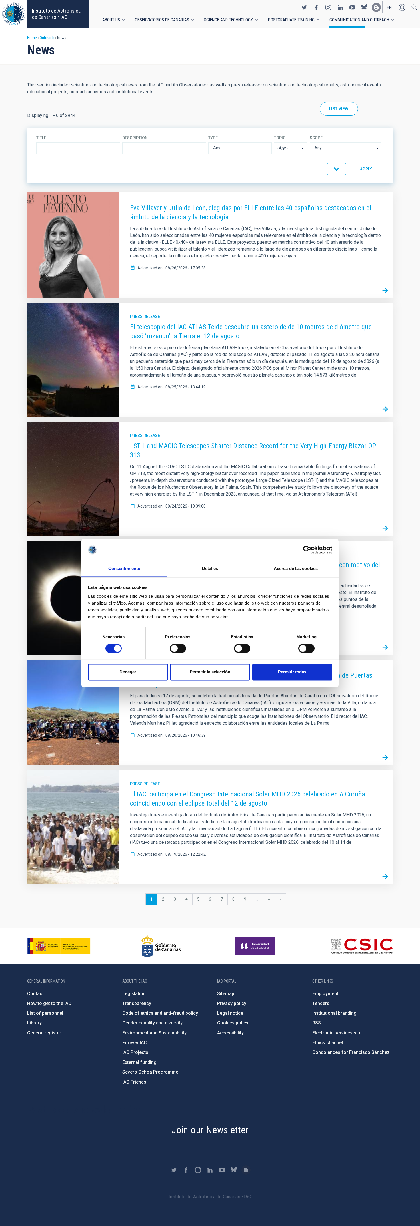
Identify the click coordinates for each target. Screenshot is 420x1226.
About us (111, 20)
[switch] (178, 648)
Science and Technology (228, 20)
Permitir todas (292, 672)
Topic (279, 138)
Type (213, 138)
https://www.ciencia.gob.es (59, 946)
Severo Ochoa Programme (150, 1072)
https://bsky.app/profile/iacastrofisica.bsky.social (364, 7)
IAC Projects (135, 1052)
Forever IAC (134, 1042)
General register (44, 1033)
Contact (35, 993)
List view (339, 108)
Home (32, 37)
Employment (325, 993)
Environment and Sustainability (154, 1033)
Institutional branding (334, 1013)
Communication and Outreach (359, 20)
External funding (139, 1062)
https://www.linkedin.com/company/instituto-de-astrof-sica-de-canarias (340, 7)
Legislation (134, 993)
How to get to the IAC (49, 1003)
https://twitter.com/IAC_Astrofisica (304, 7)
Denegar (127, 672)
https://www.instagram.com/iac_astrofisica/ (328, 7)
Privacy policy (231, 1003)
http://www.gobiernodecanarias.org (161, 946)
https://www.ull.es (255, 946)
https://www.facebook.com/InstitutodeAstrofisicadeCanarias (316, 7)
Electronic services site (336, 1033)
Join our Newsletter (210, 1130)
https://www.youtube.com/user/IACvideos (352, 7)
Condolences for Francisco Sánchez (351, 1052)
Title (41, 138)
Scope (316, 138)
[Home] (13, 14)
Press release (145, 316)
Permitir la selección (210, 672)
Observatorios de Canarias (162, 20)
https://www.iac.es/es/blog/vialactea (376, 7)
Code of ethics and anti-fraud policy (160, 1013)
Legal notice (230, 1013)
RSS (316, 1023)
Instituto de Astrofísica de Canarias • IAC (56, 14)
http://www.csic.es (361, 946)
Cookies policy (232, 1023)
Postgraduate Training (291, 20)
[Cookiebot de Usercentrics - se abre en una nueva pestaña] (307, 549)
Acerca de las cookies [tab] (296, 568)
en (389, 7)
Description (135, 138)
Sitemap (225, 993)
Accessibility (230, 1033)
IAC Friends (134, 1082)
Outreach (47, 37)
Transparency (136, 1003)
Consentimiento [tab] (124, 568)
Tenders (320, 1003)
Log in (402, 7)
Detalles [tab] (210, 568)
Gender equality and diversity (152, 1023)
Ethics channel (327, 1042)
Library (34, 1023)
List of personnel (45, 1013)
